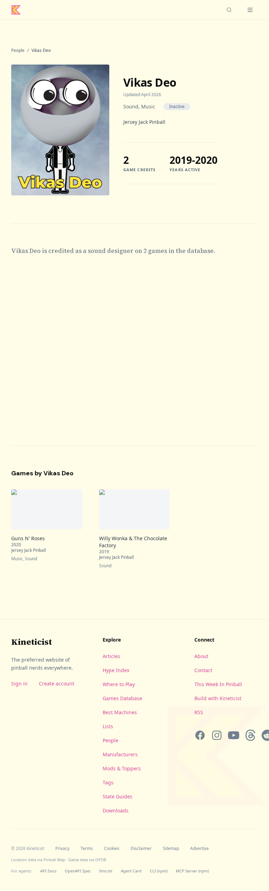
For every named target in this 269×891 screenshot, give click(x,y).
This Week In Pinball (218, 684)
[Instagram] (216, 735)
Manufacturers (120, 754)
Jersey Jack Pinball (144, 122)
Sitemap (171, 848)
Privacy (62, 848)
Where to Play (119, 684)
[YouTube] (233, 735)
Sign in (19, 683)
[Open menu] (250, 10)
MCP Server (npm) (192, 870)
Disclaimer (141, 848)
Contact (203, 670)
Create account (56, 683)
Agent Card (131, 870)
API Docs (48, 870)
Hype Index (116, 670)
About (201, 656)
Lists (108, 726)
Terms (87, 848)
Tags (108, 782)
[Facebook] (200, 735)
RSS (198, 712)
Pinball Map (54, 859)
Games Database (122, 698)
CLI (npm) (158, 870)
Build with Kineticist (217, 698)
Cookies (111, 848)
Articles (111, 656)
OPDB (100, 859)
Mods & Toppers (122, 768)
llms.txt (105, 870)
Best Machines (120, 712)
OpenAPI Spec (78, 870)
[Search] (229, 10)
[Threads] (250, 735)
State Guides (117, 796)
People (18, 50)
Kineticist (31, 642)
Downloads (116, 810)
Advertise (199, 848)
